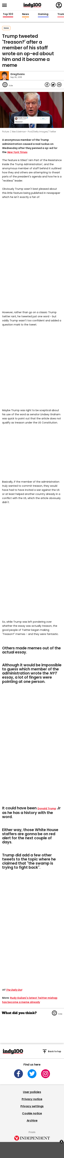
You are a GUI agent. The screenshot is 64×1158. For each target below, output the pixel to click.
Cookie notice (32, 1113)
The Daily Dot (14, 990)
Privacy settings (32, 1106)
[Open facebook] (18, 1073)
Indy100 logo (32, 5)
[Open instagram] (45, 1073)
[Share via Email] (59, 84)
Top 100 (8, 14)
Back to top (54, 1051)
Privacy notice (32, 1099)
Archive (32, 1120)
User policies (32, 1092)
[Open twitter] (32, 1073)
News (25, 14)
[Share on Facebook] (47, 84)
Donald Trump (47, 808)
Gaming (43, 14)
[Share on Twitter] (53, 84)
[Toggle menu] (5, 5)
